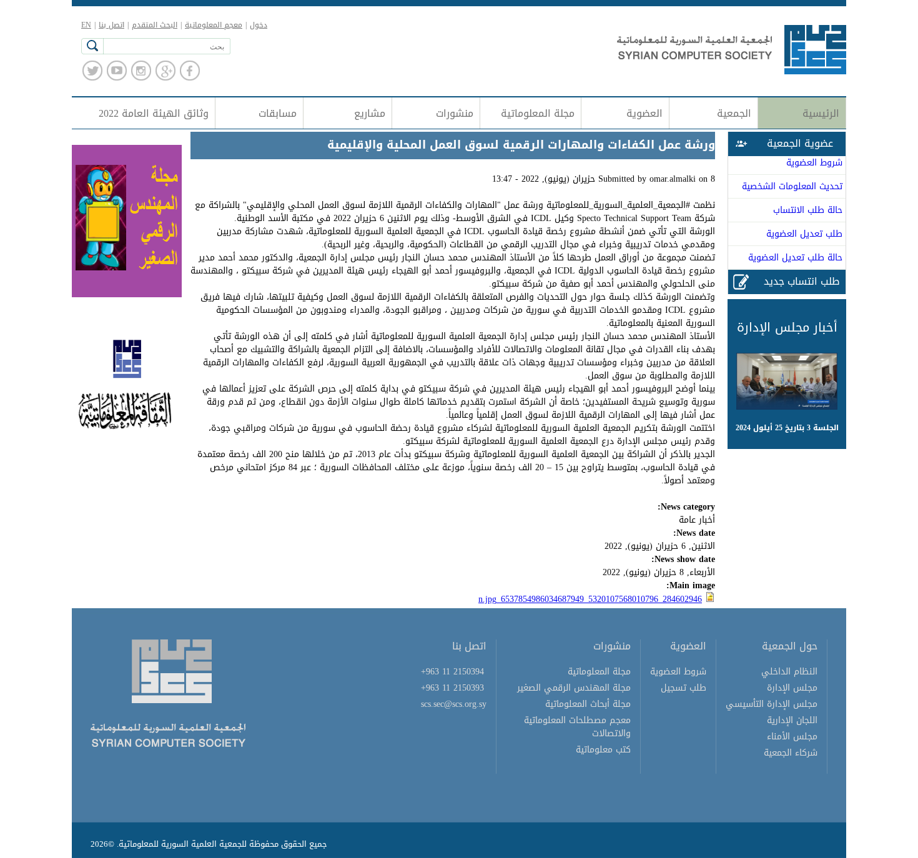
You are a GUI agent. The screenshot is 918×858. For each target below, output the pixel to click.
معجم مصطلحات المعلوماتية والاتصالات (577, 727)
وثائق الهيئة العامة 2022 (154, 113)
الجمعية (734, 113)
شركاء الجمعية (790, 752)
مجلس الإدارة (792, 687)
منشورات (454, 113)
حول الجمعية (789, 646)
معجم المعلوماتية (213, 25)
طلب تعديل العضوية (804, 233)
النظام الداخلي (789, 671)
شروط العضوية (814, 162)
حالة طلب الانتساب (807, 210)
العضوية (644, 113)
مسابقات (278, 113)
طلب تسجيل (683, 687)
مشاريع (369, 113)
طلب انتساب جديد (801, 281)
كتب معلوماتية (603, 749)
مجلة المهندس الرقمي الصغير (574, 687)
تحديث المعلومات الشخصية (792, 186)
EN (86, 25)
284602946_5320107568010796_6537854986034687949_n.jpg (590, 599)
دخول (258, 25)
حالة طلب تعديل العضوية (795, 257)
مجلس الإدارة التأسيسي (771, 704)
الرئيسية (820, 113)
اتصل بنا (111, 25)
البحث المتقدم (154, 25)
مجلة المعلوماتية (538, 113)
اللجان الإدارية (792, 720)
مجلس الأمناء (792, 736)
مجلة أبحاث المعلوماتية (588, 704)
